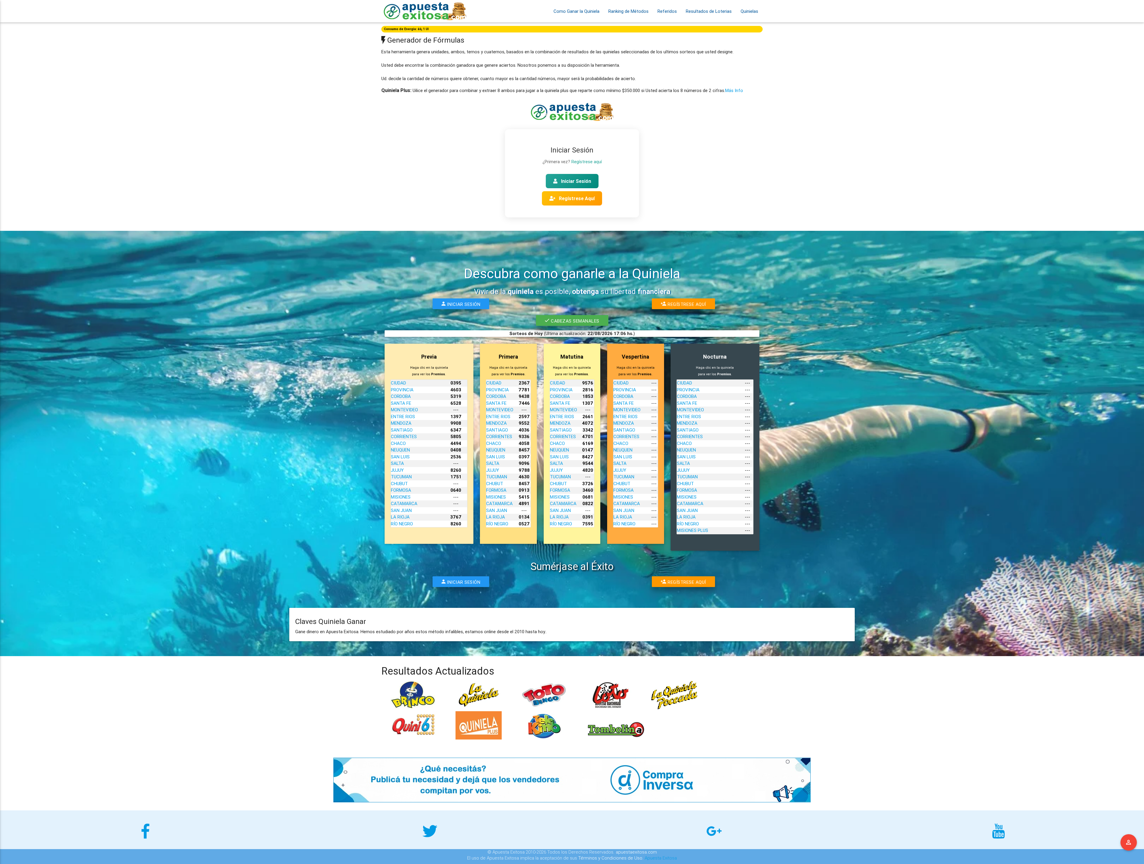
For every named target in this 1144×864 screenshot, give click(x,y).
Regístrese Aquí (576, 198)
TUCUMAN (401, 477)
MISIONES (401, 497)
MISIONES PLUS (692, 530)
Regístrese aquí (586, 161)
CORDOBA (401, 396)
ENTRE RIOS (403, 416)
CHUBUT (399, 483)
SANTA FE (401, 403)
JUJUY (397, 470)
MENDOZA (401, 423)
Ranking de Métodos (628, 11)
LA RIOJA (400, 517)
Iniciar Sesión (575, 181)
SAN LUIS (400, 457)
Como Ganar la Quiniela (576, 11)
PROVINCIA (402, 390)
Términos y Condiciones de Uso (610, 858)
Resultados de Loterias (709, 11)
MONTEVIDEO (404, 409)
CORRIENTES (404, 436)
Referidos (667, 11)
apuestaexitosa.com (636, 852)
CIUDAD (398, 383)
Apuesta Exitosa (661, 858)
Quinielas (749, 11)
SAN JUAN (401, 510)
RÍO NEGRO (402, 524)
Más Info (734, 90)
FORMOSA (401, 490)
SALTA (397, 463)
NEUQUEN (400, 450)
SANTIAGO (402, 430)
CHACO (398, 443)
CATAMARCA (404, 503)
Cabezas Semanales (574, 321)
